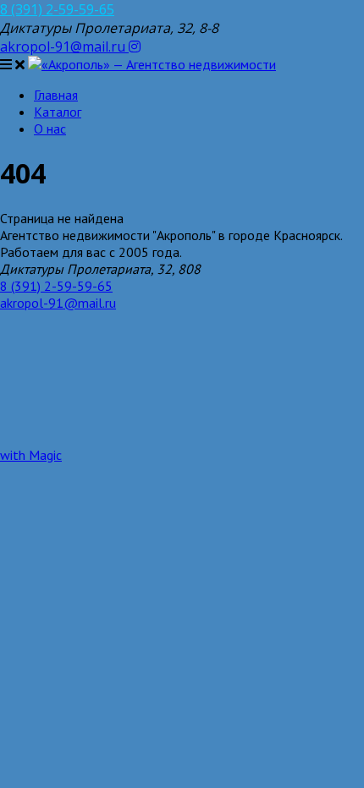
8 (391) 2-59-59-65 (57, 9)
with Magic (31, 454)
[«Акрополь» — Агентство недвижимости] (152, 64)
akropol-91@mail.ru (64, 46)
